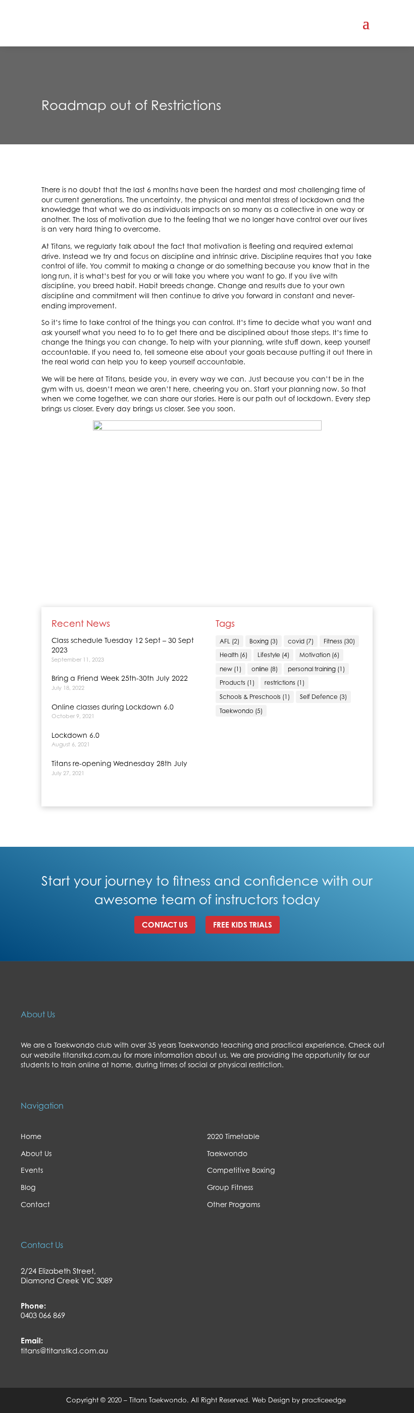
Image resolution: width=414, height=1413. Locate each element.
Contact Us (165, 925)
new (230, 669)
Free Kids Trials (242, 925)
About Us (36, 1153)
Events (32, 1170)
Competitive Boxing (241, 1170)
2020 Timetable (233, 1136)
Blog (28, 1187)
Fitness (339, 641)
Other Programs (233, 1204)
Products (237, 682)
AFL (229, 641)
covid (301, 641)
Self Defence (323, 696)
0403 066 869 (43, 1315)
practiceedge (325, 1400)
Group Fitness (230, 1187)
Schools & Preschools (255, 696)
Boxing (263, 641)
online (264, 669)
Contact (35, 1204)
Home (31, 1136)
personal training (316, 669)
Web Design (270, 1400)
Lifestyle (273, 655)
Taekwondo (241, 711)
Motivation (319, 655)
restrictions (284, 682)
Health (233, 655)
